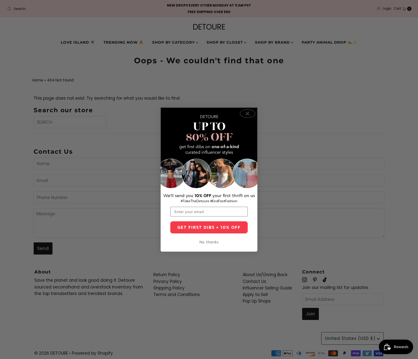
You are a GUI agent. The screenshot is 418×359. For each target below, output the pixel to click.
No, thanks (209, 241)
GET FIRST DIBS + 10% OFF (209, 227)
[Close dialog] (247, 113)
